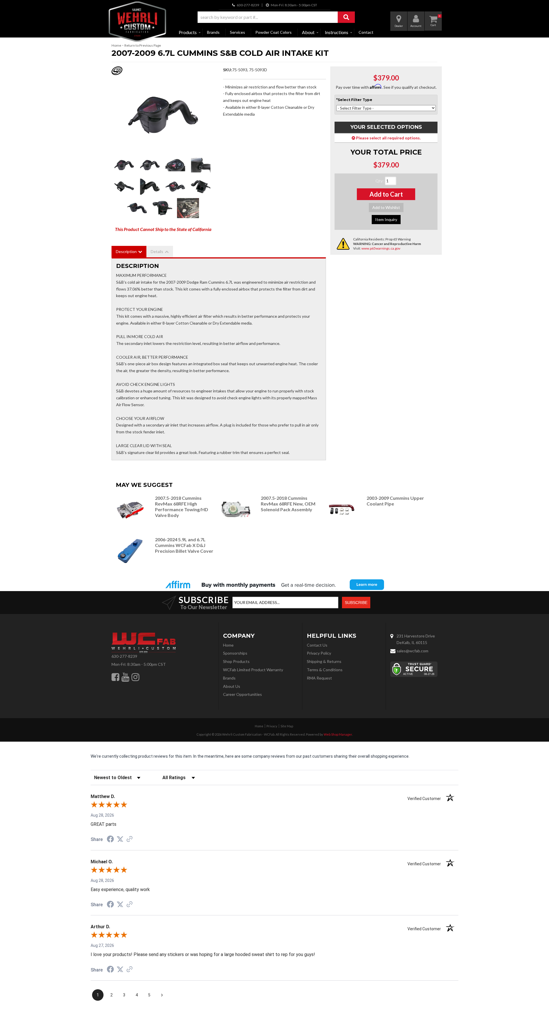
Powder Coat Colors (273, 32)
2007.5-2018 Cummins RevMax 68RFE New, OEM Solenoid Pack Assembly (288, 503)
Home (116, 45)
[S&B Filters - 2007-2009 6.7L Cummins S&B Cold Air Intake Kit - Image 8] (201, 187)
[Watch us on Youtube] (125, 677)
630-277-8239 (124, 656)
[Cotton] (163, 115)
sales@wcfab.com (412, 650)
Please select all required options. (388, 137)
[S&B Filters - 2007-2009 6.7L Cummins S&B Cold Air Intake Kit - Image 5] (124, 187)
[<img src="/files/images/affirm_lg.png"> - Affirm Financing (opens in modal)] (274, 584)
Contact (366, 32)
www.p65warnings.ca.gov (380, 248)
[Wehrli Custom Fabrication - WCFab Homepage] (137, 21)
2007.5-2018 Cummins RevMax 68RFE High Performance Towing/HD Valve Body (181, 506)
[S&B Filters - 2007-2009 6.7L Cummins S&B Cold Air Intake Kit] (117, 72)
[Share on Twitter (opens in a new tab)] (120, 839)
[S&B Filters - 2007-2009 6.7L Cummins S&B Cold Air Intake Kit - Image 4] (201, 165)
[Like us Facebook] (115, 677)
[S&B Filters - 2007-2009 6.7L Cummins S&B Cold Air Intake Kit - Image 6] (150, 187)
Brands (213, 32)
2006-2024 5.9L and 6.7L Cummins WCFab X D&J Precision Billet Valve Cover (184, 545)
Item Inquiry (386, 219)
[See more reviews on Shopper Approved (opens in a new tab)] (129, 839)
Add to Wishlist (386, 207)
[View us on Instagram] (135, 677)
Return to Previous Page (142, 45)
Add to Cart (386, 194)
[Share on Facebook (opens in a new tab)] (110, 840)
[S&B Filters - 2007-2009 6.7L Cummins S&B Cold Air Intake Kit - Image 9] (137, 208)
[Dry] (150, 165)
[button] (276, 17)
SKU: (227, 69)
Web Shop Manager (338, 734)
